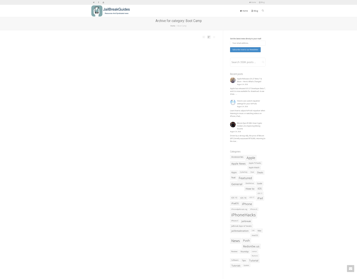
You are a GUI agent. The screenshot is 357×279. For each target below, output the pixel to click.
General (236, 184)
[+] (130, 50)
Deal (252, 172)
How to (250, 188)
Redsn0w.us (251, 246)
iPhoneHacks (164, 51)
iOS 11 (260, 193)
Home (253, 2)
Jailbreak (246, 221)
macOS (255, 235)
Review (234, 251)
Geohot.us (250, 183)
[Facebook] (98, 2)
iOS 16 (243, 197)
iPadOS (235, 203)
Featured (245, 178)
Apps (234, 172)
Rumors (255, 256)
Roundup (245, 251)
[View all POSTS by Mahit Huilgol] (139, 51)
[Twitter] (93, 2)
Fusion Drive (159, 51)
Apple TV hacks (255, 163)
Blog (262, 2)
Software (234, 260)
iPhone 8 (253, 209)
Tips (244, 260)
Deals (260, 172)
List (253, 230)
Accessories (237, 157)
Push (246, 240)
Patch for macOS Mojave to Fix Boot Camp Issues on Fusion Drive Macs (160, 49)
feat (233, 177)
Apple (251, 158)
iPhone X (234, 221)
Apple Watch (254, 167)
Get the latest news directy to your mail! (245, 38)
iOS (260, 188)
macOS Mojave (170, 51)
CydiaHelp (243, 172)
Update (246, 265)
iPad (260, 198)
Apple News (149, 51)
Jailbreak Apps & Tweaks (241, 226)
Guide (259, 183)
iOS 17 (251, 197)
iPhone (247, 204)
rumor (254, 251)
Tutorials (235, 265)
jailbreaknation (240, 230)
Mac (259, 230)
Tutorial (253, 260)
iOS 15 (234, 197)
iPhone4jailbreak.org (239, 209)
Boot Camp (154, 51)
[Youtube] (103, 2)
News (174, 51)
